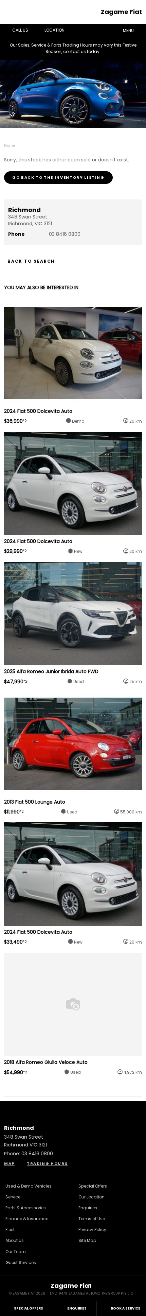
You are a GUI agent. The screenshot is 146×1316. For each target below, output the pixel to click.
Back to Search (31, 261)
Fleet (10, 1229)
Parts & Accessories (25, 1208)
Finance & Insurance (26, 1219)
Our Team (15, 1251)
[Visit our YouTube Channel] (73, 1108)
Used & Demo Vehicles (28, 1186)
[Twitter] (9, 143)
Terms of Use (91, 1219)
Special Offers (92, 1186)
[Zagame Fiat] (11, 12)
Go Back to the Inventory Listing (58, 177)
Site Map (87, 1240)
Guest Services (20, 1262)
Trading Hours (47, 1163)
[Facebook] (2, 143)
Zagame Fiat (121, 11)
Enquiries (87, 1208)
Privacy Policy (92, 1229)
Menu (128, 30)
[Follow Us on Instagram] (55, 1108)
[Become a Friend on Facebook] (91, 1108)
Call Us (20, 30)
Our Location (91, 1197)
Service (12, 1197)
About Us (14, 1240)
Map (9, 1163)
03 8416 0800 (64, 234)
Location (54, 30)
